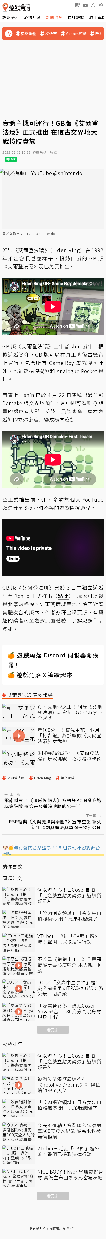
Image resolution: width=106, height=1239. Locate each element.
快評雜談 (76, 17)
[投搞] (77, 5)
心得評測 (32, 17)
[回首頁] (16, 7)
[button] (101, 5)
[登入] (93, 5)
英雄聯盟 (29, 33)
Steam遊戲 (76, 33)
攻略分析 (10, 17)
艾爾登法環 (15, 778)
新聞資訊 (54, 17)
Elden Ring (42, 778)
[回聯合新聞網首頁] (5, 7)
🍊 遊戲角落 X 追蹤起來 (39, 674)
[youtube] (85, 5)
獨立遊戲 (67, 778)
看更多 (53, 1029)
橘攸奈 (51, 33)
